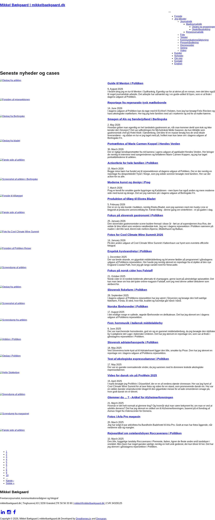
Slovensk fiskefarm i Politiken (127, 289)
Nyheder (178, 55)
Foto (182, 34)
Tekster (184, 37)
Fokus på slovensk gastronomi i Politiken (135, 215)
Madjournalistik (194, 24)
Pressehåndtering (189, 42)
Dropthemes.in (83, 518)
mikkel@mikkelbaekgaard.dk (89, 503)
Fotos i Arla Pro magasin (124, 416)
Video (183, 50)
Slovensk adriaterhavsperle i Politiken (133, 342)
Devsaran (101, 518)
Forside (178, 16)
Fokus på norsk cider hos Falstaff (130, 270)
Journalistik (186, 21)
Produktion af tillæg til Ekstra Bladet (131, 198)
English (178, 63)
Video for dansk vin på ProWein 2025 (132, 375)
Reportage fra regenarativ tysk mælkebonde (137, 102)
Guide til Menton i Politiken (125, 83)
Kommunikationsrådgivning (194, 40)
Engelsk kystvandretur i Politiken (130, 251)
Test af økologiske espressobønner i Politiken (138, 358)
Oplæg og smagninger (203, 26)
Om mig (178, 58)
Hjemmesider (187, 45)
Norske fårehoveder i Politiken (128, 306)
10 (7, 475)
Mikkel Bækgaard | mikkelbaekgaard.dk (32, 5)
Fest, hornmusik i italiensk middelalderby (135, 323)
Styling (183, 48)
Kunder (178, 53)
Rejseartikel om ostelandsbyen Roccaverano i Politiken (145, 433)
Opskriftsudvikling (201, 29)
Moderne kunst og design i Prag (129, 182)
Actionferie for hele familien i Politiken (133, 162)
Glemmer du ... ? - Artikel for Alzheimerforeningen (140, 397)
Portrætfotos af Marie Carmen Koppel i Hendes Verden (144, 143)
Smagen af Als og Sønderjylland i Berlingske (137, 119)
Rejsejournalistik (194, 32)
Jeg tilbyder (180, 19)
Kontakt (178, 61)
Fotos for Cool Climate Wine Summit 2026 (135, 234)
